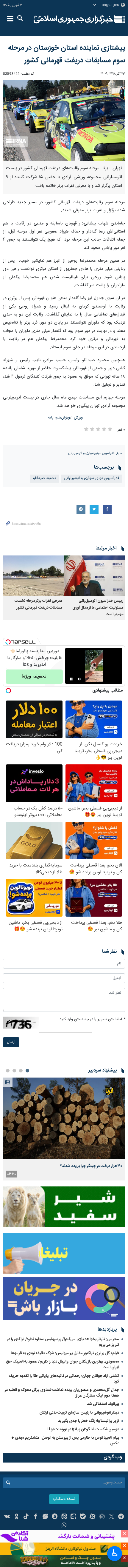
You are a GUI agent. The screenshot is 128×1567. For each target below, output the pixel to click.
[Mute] (79, 679)
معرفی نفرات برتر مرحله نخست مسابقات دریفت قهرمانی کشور (38, 604)
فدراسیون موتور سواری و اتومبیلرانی (91, 478)
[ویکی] (7, 1517)
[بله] (83, 1517)
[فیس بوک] (36, 1517)
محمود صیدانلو (44, 478)
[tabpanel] (64, 1128)
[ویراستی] (45, 1517)
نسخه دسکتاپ (64, 1499)
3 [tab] (14, 1070)
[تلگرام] (121, 1517)
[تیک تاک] (26, 1517)
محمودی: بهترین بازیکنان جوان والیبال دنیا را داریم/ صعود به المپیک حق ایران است (62, 1364)
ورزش (78, 418)
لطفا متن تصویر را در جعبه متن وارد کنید (92, 1019)
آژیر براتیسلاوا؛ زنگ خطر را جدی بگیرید (88, 1421)
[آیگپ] (73, 1517)
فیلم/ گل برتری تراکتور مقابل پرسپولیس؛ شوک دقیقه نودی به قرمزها (65, 1353)
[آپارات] (92, 1517)
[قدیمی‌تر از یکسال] (94, 575)
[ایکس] (111, 1517)
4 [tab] (8, 1070)
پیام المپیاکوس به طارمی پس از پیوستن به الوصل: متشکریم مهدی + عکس (65, 1440)
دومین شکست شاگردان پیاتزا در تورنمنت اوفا (83, 1429)
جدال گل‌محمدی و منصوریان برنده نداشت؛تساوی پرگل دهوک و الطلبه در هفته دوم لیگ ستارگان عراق (62, 1393)
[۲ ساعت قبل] (64, 1118)
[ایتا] (64, 1517)
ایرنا (73, 19)
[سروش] (55, 1517)
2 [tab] (21, 1070)
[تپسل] (8, 642)
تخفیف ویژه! (34, 676)
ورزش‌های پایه (59, 418)
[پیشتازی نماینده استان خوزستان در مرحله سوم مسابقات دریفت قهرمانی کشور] (64, 120)
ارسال (11, 1042)
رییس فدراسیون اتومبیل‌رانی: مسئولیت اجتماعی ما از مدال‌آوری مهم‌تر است (97, 608)
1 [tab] (27, 1070)
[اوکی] (17, 1517)
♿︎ (114, 1553)
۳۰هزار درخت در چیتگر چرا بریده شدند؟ (91, 1166)
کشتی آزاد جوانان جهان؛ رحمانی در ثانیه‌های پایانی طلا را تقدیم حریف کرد (64, 1379)
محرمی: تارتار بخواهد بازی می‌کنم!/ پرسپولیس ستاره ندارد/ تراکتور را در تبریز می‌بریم (63, 1342)
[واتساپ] (64, 1526)
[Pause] (71, 679)
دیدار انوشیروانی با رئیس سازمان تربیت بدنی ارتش (78, 1412)
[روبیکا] (102, 1517)
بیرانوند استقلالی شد (103, 1404)
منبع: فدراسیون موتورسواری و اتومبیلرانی (95, 453)
